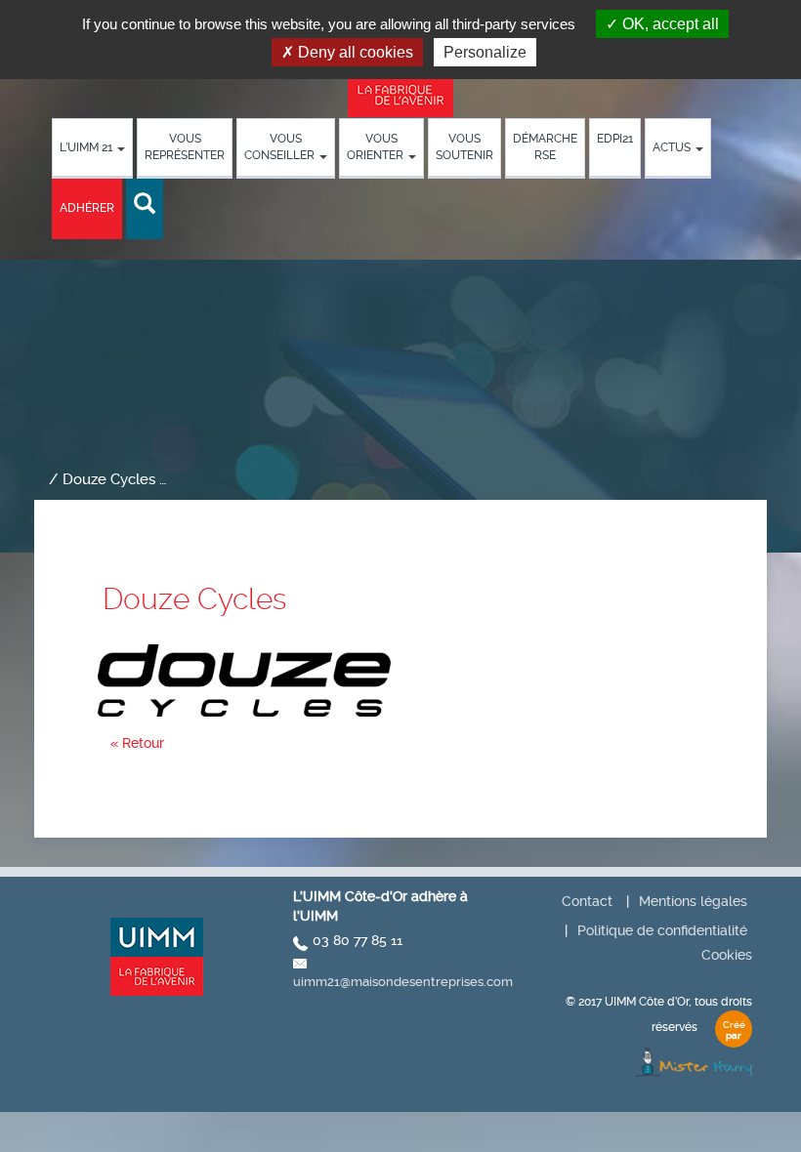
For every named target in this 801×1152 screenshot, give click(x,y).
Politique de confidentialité (662, 930)
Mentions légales (693, 901)
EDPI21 (615, 138)
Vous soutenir (464, 147)
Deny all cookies (353, 52)
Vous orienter (376, 147)
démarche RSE (545, 147)
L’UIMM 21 (87, 147)
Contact (587, 901)
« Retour (137, 743)
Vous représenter (185, 147)
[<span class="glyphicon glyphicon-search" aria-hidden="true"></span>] (144, 204)
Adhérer (87, 208)
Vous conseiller (280, 147)
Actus (673, 147)
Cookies (726, 955)
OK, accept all (668, 24)
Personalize (485, 52)
